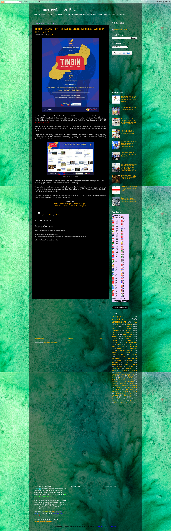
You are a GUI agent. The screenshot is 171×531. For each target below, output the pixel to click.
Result (128, 352)
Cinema (45, 215)
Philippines (117, 316)
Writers (114, 342)
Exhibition (127, 336)
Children (129, 360)
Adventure (124, 370)
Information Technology (124, 393)
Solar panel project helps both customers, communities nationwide (128, 199)
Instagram (82, 206)
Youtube (58, 206)
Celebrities (133, 348)
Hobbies (115, 364)
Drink (113, 380)
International (118, 319)
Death (135, 391)
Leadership (115, 374)
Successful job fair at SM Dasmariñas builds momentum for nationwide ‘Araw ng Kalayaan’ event (129, 145)
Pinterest (74, 206)
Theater (114, 332)
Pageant (134, 354)
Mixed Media (124, 402)
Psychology (132, 358)
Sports (119, 324)
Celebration (127, 334)
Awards (114, 336)
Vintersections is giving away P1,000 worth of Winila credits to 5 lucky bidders (128, 98)
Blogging (125, 385)
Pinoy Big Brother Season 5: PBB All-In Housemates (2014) (127, 131)
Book (113, 346)
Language (119, 366)
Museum (131, 402)
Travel (114, 376)
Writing (128, 330)
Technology (127, 332)
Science (114, 370)
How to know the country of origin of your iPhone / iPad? (129, 188)
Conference (122, 380)
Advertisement (131, 342)
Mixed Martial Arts (128, 374)
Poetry (114, 378)
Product (114, 334)
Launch (125, 364)
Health (128, 338)
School (128, 362)
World (119, 348)
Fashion (115, 362)
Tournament (123, 400)
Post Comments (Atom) (50, 343)
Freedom (134, 370)
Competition (127, 326)
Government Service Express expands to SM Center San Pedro (128, 154)
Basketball (115, 381)
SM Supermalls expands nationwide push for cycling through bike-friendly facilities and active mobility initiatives (129, 167)
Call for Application (128, 381)
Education (115, 340)
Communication (117, 354)
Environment (116, 358)
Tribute (120, 399)
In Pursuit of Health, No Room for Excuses (128, 108)
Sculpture (115, 391)
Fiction (114, 383)
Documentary (128, 395)
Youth (135, 364)
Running (129, 344)
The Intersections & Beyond (58, 9)
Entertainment (119, 322)
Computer (118, 389)
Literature (115, 330)
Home (70, 339)
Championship (119, 387)
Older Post (102, 339)
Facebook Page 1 (66, 204)
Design (118, 360)
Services (123, 383)
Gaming (114, 397)
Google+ (66, 206)
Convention (133, 400)
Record (130, 376)
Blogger (113, 526)
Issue (131, 380)
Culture (51, 215)
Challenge (125, 391)
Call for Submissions (124, 350)
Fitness (114, 338)
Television (133, 346)
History (128, 340)
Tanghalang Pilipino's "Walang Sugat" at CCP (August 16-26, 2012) (128, 177)
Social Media (129, 389)
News (113, 399)
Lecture (130, 366)
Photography (116, 368)
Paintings (129, 368)
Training (128, 399)
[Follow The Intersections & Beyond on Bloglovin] (122, 54)
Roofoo (100, 526)
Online (134, 385)
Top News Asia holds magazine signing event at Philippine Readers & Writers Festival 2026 (128, 121)
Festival (56, 215)
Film (61, 215)
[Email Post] (38, 213)
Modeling (122, 378)
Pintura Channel (57, 513)
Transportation (132, 387)
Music (129, 324)
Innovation (116, 402)
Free (122, 376)
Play (131, 383)
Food (122, 346)
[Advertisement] (70, 318)
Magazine (115, 395)
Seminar (119, 372)
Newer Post (39, 339)
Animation (115, 385)
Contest (131, 378)
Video (130, 372)
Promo (114, 352)
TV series (123, 397)
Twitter (56, 204)
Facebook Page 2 (80, 204)
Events (118, 344)
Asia (40, 215)
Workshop (124, 356)
